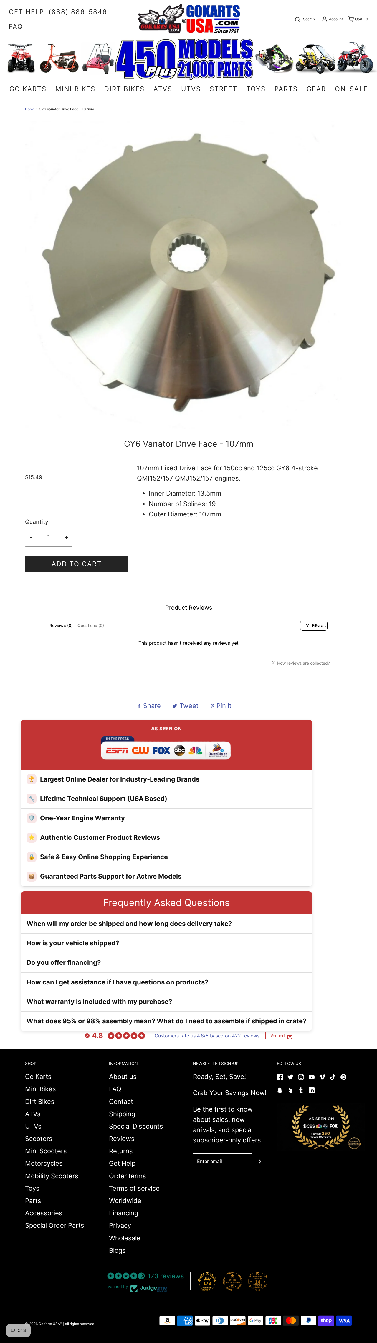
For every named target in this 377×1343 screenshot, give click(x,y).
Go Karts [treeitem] (28, 89)
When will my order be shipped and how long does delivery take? (129, 923)
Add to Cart (77, 564)
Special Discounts (136, 1126)
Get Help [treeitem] (26, 12)
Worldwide (125, 1200)
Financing (123, 1213)
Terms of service (134, 1188)
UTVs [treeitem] (191, 89)
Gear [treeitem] (316, 89)
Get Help (122, 1163)
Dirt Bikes (39, 1101)
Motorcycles (44, 1163)
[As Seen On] (321, 1127)
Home (30, 109)
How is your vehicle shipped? (73, 943)
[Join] (260, 1161)
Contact (121, 1101)
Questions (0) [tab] (90, 625)
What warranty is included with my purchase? (99, 1001)
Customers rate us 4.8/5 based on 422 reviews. (208, 1036)
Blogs (117, 1250)
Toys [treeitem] (256, 89)
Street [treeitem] (223, 89)
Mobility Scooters (51, 1176)
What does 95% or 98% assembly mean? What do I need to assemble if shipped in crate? (166, 1021)
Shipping (122, 1114)
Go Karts (38, 1076)
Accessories (43, 1213)
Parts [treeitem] (286, 89)
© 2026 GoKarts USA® (43, 1324)
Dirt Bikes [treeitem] (124, 89)
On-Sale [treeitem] (351, 89)
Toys (32, 1188)
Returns (121, 1151)
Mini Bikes (40, 1089)
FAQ (115, 1089)
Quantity (36, 521)
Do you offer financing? (64, 962)
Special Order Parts (54, 1225)
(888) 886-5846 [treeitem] (78, 12)
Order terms (127, 1176)
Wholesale (124, 1238)
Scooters (38, 1138)
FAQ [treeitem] (16, 26)
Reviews (122, 1138)
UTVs (33, 1126)
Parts (33, 1200)
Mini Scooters (46, 1151)
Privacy (120, 1225)
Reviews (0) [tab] (61, 625)
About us (123, 1076)
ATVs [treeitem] (162, 89)
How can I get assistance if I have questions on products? (117, 982)
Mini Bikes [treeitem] (75, 89)
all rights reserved (79, 1324)
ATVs (33, 1114)
